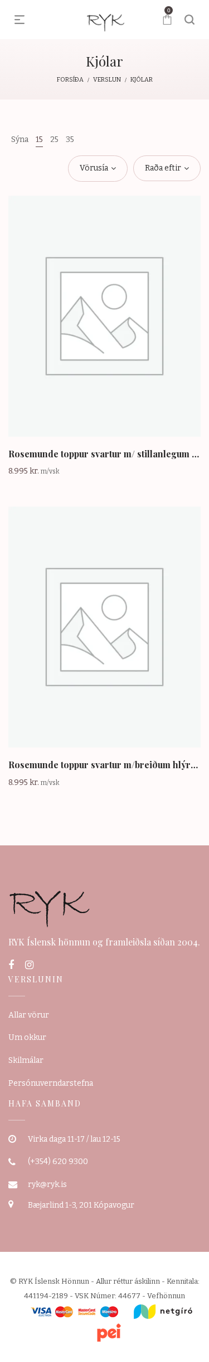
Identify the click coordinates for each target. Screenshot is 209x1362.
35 (70, 139)
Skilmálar (25, 1060)
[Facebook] (11, 965)
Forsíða (70, 79)
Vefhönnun (166, 1296)
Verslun (107, 79)
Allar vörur (28, 1015)
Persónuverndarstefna (50, 1083)
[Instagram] (29, 965)
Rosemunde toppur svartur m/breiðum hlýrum (105, 764)
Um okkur (27, 1037)
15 (39, 139)
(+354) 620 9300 (58, 1161)
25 (54, 139)
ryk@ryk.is (47, 1184)
